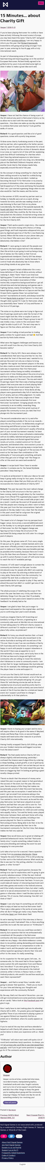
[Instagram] (3, 1136)
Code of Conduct (8, 1155)
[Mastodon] (11, 1136)
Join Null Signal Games (11, 1145)
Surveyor (12, 1110)
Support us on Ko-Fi (10, 1150)
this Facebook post (32, 1001)
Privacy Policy (8, 1158)
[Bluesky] (19, 1136)
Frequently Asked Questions (13, 1153)
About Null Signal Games (12, 1142)
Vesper (3, 27)
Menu (41, 3)
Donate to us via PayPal (11, 1148)
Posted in (4, 1110)
